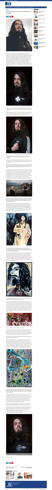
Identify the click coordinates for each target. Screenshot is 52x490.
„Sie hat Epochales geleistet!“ (42, 22)
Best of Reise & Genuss (29, 7)
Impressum (6, 0)
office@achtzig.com (15, 484)
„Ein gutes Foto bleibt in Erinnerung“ (41, 31)
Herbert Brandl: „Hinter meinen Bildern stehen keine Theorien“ (42, 43)
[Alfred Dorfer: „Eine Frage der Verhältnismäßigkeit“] (36, 35)
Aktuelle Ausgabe (9, 7)
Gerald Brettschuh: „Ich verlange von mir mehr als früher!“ (26, 467)
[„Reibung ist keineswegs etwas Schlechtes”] (19, 475)
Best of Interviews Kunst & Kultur (19, 7)
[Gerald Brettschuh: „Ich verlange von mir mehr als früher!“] (36, 47)
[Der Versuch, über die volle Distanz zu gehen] (10, 475)
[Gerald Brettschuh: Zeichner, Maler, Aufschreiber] (36, 27)
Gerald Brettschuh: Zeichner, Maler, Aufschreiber (42, 27)
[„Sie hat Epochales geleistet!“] (36, 23)
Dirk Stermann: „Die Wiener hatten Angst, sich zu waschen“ (11, 467)
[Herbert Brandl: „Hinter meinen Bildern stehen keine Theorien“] (36, 43)
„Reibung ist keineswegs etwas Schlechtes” (19, 479)
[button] (45, 7)
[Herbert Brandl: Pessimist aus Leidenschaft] (36, 39)
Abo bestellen (15, 0)
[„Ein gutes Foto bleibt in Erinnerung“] (36, 31)
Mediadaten (11, 0)
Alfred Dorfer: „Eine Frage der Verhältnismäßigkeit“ (42, 35)
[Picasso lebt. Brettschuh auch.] (28, 475)
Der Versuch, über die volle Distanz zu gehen (9, 479)
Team (9, 0)
